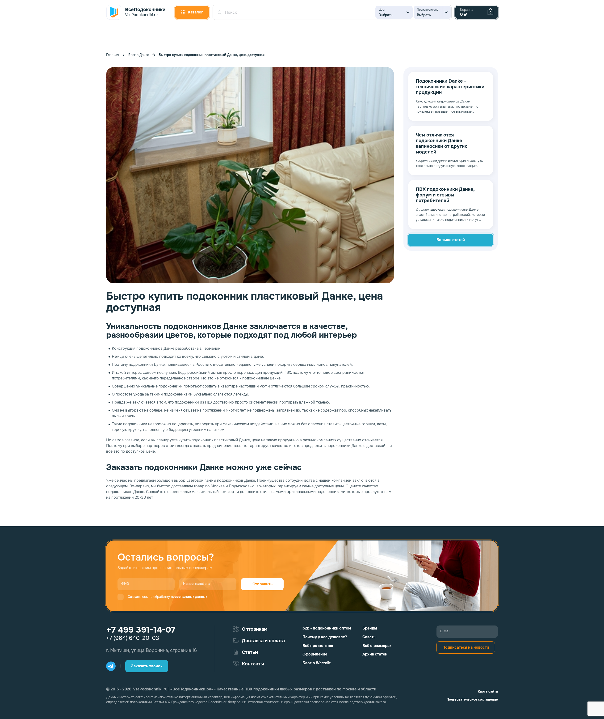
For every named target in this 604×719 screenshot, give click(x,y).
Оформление (314, 654)
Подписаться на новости (465, 647)
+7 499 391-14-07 (140, 629)
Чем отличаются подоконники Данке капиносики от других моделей (441, 143)
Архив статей (374, 654)
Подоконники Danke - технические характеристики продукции (450, 86)
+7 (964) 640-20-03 (132, 638)
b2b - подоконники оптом (326, 628)
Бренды (369, 628)
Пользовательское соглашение (472, 699)
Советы (369, 636)
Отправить (262, 584)
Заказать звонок (147, 666)
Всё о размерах (377, 645)
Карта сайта (488, 691)
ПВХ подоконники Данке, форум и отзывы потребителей (445, 195)
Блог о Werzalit (316, 662)
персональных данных (189, 597)
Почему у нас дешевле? (324, 636)
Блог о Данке (138, 55)
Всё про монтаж (317, 645)
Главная (112, 55)
